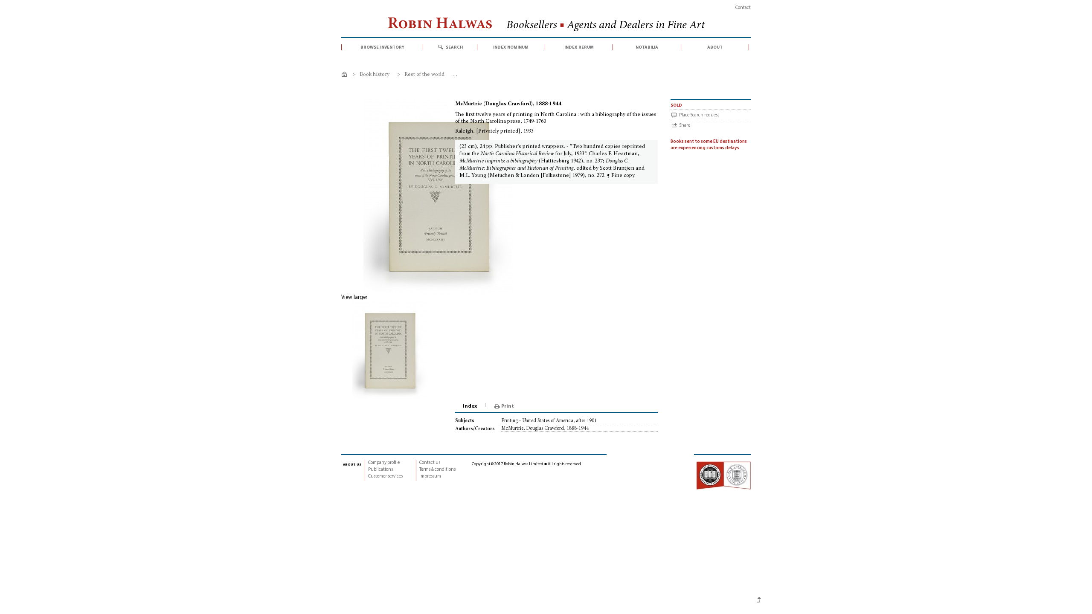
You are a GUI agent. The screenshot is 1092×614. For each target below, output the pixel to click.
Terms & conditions (437, 469)
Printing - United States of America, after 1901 (549, 420)
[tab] (470, 406)
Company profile (384, 462)
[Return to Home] (345, 75)
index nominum (511, 47)
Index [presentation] (470, 406)
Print (507, 406)
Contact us (429, 462)
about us (352, 464)
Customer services (385, 476)
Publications (380, 469)
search (454, 47)
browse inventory (382, 47)
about (715, 47)
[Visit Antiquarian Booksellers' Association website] (723, 475)
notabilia (647, 47)
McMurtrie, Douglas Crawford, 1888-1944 (545, 428)
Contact (743, 8)
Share (684, 125)
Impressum (430, 476)
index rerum (579, 47)
